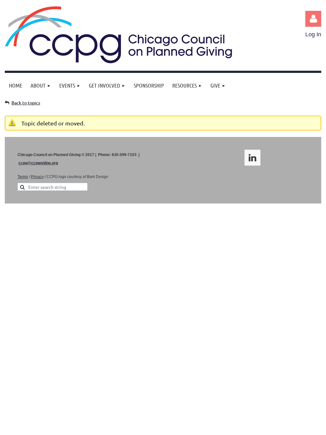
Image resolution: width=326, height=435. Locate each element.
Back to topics (25, 103)
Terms (23, 177)
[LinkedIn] (252, 158)
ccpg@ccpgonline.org (38, 163)
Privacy (37, 177)
